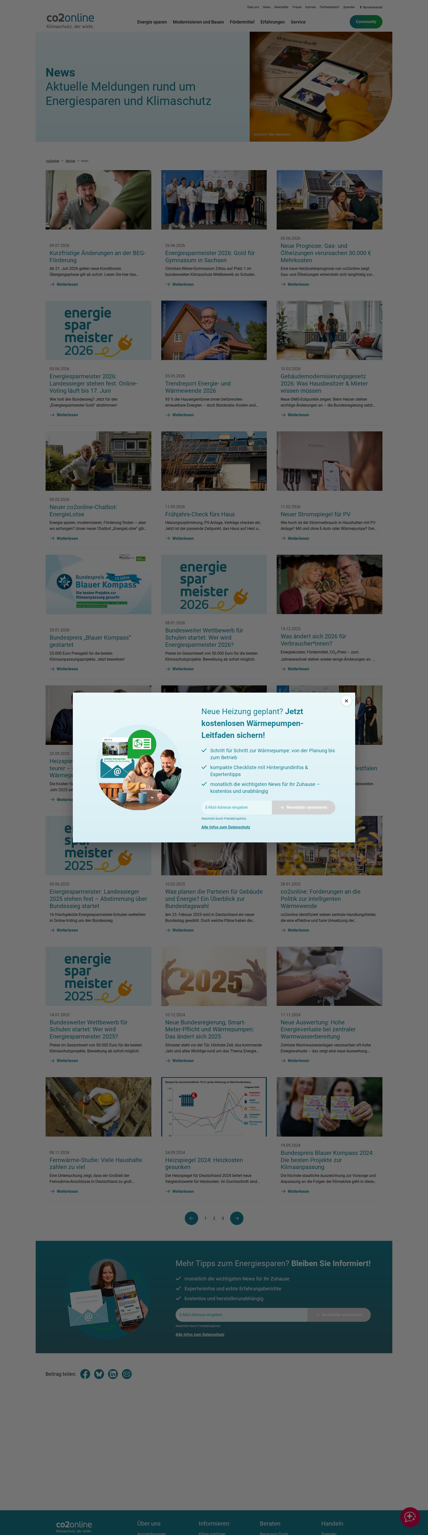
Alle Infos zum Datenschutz (225, 827)
